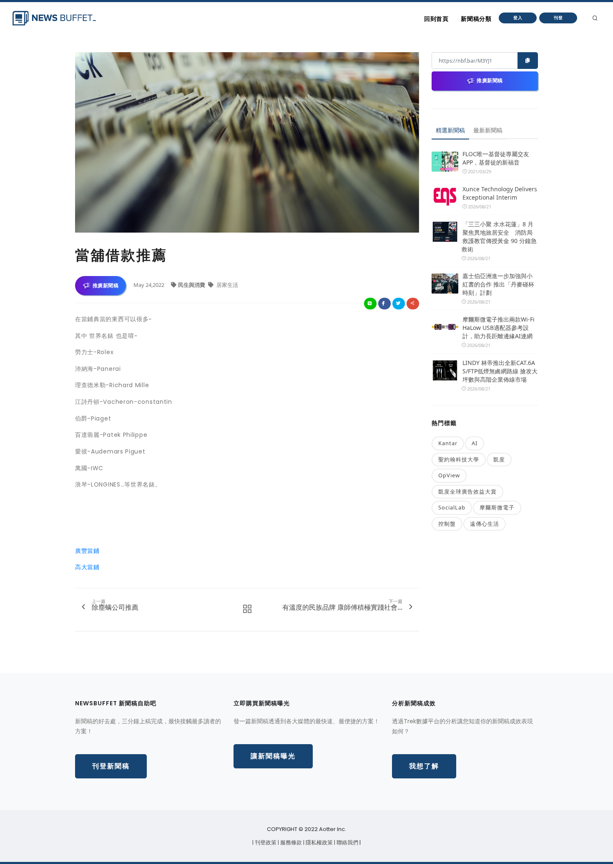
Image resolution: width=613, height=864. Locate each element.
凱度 (499, 459)
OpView (449, 475)
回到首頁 (436, 19)
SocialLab (451, 507)
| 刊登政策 (265, 842)
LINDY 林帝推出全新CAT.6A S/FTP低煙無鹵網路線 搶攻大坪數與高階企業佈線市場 (500, 371)
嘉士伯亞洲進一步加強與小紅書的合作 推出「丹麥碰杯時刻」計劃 (498, 284)
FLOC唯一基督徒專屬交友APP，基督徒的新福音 (495, 158)
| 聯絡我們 (346, 842)
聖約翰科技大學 (458, 459)
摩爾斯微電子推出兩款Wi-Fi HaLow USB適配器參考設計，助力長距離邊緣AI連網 (498, 327)
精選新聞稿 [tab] (450, 130)
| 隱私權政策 (318, 842)
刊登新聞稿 (111, 766)
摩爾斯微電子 (497, 507)
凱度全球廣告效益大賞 (467, 491)
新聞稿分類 (476, 19)
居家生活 (226, 285)
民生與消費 (192, 285)
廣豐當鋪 (87, 551)
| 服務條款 (290, 842)
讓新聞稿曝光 (273, 756)
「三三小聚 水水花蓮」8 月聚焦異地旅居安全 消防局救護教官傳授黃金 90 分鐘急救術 (499, 236)
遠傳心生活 (484, 523)
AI (474, 443)
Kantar (447, 443)
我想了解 (424, 766)
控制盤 (447, 523)
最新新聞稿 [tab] (487, 130)
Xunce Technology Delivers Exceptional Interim (499, 193)
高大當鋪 (87, 567)
